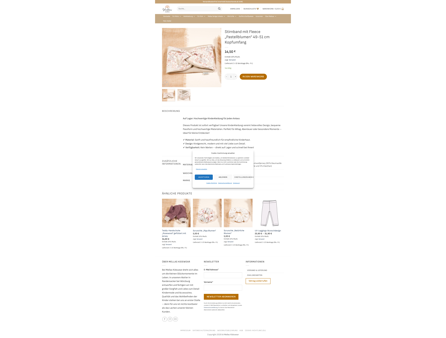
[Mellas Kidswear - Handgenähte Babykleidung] (167, 8)
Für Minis (175, 16)
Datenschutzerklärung (225, 183)
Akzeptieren (203, 177)
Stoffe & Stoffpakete (246, 16)
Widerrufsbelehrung (227, 330)
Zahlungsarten (254, 275)
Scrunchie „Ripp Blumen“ (204, 230)
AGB (241, 330)
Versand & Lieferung (257, 270)
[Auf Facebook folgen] (164, 319)
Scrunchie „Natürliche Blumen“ (234, 232)
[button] (235, 9)
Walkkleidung (188, 16)
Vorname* (208, 282)
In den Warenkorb (253, 76)
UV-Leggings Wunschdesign (268, 230)
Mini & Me (230, 16)
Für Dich (200, 16)
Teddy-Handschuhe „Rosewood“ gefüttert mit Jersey (174, 233)
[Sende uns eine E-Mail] (175, 319)
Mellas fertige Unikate (215, 16)
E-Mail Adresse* (211, 269)
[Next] (217, 57)
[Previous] (166, 57)
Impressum (236, 183)
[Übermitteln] (219, 8)
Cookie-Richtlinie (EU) (255, 330)
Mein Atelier (167, 21)
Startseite (166, 16)
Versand (232, 60)
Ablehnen (223, 177)
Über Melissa (269, 16)
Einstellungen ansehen (242, 177)
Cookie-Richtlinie (211, 183)
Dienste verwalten (201, 169)
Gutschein (259, 16)
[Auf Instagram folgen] (170, 319)
